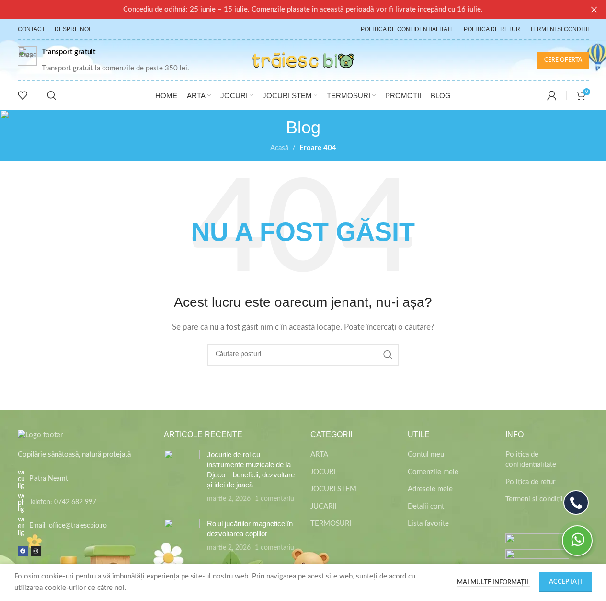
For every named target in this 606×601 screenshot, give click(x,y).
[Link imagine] (40, 434)
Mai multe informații (493, 582)
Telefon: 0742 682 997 (62, 502)
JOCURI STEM (333, 489)
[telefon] (576, 502)
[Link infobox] (103, 60)
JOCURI (322, 471)
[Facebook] (23, 551)
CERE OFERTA (563, 60)
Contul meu (426, 454)
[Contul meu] (551, 95)
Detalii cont (426, 506)
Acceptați (565, 582)
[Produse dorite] (22, 95)
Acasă (279, 147)
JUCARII (323, 506)
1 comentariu (274, 499)
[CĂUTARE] (388, 355)
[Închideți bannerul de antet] (594, 9)
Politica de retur (530, 481)
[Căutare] (51, 95)
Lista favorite (428, 523)
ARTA (319, 454)
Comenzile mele (433, 471)
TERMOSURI (330, 523)
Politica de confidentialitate (530, 459)
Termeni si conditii (534, 499)
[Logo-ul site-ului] (303, 59)
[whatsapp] (577, 540)
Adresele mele (430, 489)
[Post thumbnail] (182, 477)
